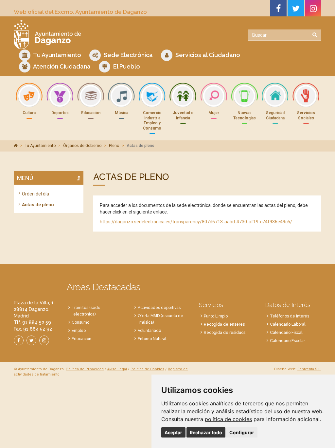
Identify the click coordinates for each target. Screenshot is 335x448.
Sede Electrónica (127, 54)
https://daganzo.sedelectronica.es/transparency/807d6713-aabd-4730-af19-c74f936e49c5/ (196, 221)
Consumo (80, 322)
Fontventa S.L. (309, 369)
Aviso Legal (117, 369)
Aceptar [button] (173, 432)
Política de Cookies (147, 369)
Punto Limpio (216, 316)
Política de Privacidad (85, 369)
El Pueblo (126, 66)
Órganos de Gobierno (82, 145)
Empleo (79, 330)
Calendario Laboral (287, 324)
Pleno (114, 145)
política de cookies (228, 419)
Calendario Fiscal (286, 332)
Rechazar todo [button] (206, 432)
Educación (81, 338)
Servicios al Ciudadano (207, 54)
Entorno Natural (152, 338)
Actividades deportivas (159, 307)
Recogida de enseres (224, 324)
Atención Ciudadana (61, 66)
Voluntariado (149, 330)
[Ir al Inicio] (88, 34)
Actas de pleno (38, 204)
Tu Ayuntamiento (56, 54)
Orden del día (35, 193)
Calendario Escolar (287, 340)
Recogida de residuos (224, 332)
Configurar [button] (241, 432)
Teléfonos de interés (289, 316)
